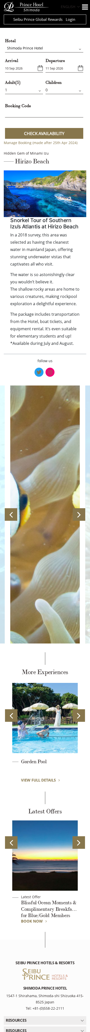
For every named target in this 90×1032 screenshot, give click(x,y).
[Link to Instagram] (50, 372)
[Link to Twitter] (39, 372)
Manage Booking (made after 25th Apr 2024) (41, 142)
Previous (11, 514)
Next (79, 514)
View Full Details (39, 780)
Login (70, 19)
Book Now (32, 921)
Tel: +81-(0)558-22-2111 (45, 1008)
